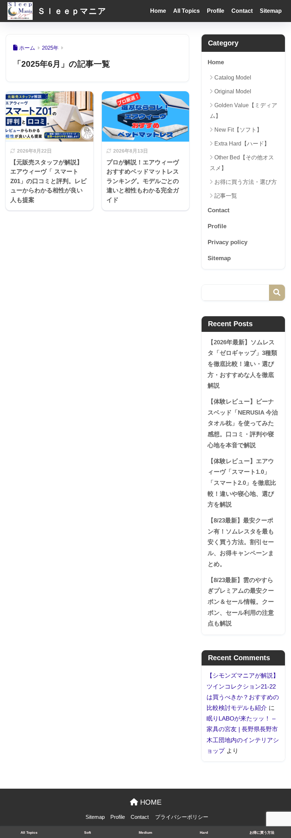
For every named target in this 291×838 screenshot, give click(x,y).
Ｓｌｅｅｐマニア (70, 11)
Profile (215, 11)
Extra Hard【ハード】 (242, 144)
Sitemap (271, 11)
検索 (277, 293)
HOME (149, 802)
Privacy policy (227, 242)
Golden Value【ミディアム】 (243, 110)
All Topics (186, 11)
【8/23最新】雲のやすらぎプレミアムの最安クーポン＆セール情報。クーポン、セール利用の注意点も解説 (241, 602)
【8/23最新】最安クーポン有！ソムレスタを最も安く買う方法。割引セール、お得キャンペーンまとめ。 (241, 542)
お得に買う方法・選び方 (245, 182)
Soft (87, 832)
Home (158, 11)
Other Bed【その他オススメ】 (242, 162)
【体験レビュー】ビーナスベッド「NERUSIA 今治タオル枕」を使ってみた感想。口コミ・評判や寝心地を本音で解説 (243, 423)
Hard (204, 832)
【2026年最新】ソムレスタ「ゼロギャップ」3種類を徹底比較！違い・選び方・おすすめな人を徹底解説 (242, 364)
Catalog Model (232, 78)
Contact (242, 11)
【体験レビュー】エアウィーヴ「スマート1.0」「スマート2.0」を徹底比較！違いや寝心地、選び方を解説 (242, 483)
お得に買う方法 (261, 832)
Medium (145, 832)
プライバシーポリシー (181, 817)
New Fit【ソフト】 (238, 130)
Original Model (232, 91)
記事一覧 (225, 196)
